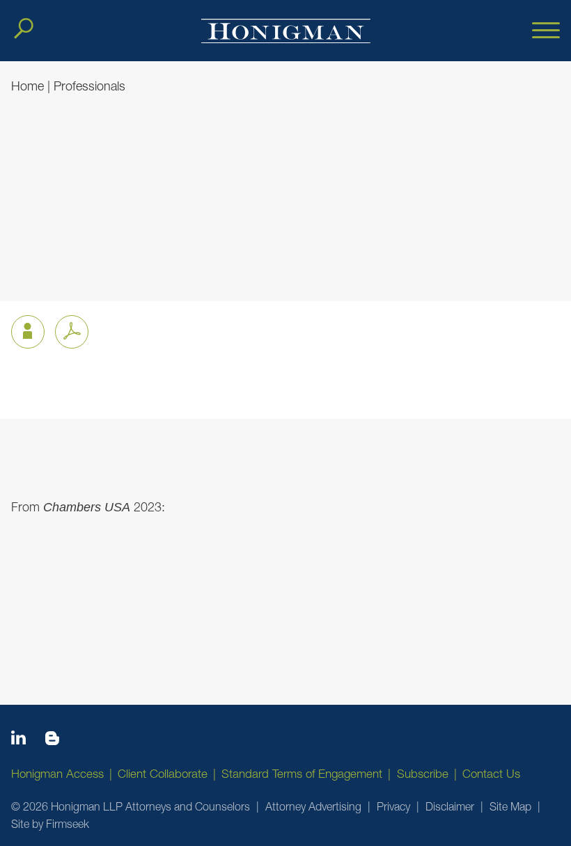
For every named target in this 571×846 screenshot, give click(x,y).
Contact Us (491, 774)
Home (27, 86)
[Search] (23, 28)
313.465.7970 (46, 239)
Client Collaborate (163, 774)
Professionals (89, 86)
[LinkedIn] (18, 740)
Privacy (393, 806)
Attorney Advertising (313, 806)
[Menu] (546, 31)
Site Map (510, 806)
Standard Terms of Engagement (301, 774)
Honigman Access (57, 774)
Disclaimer (449, 806)
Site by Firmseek (50, 823)
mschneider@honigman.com (83, 258)
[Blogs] (52, 741)
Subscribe (422, 774)
